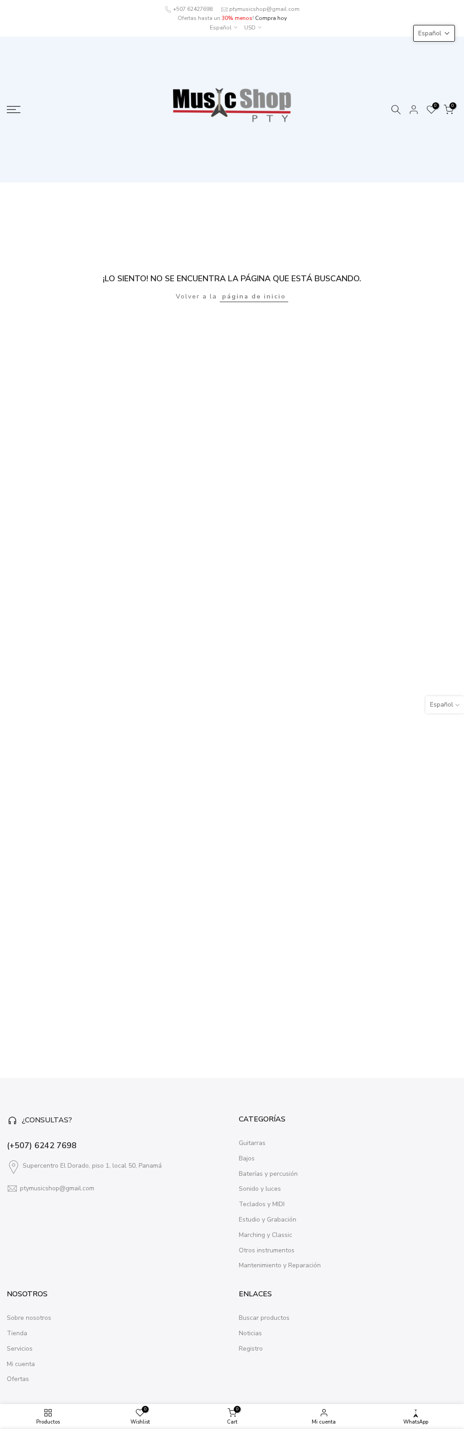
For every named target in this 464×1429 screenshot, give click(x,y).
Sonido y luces (260, 1188)
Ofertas (18, 1379)
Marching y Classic (265, 1235)
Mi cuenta (21, 1364)
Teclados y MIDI (262, 1204)
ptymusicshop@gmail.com (264, 9)
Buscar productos (264, 1318)
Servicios (20, 1348)
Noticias (250, 1333)
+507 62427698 (193, 9)
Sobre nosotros (29, 1318)
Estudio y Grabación (267, 1219)
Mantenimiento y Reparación (280, 1265)
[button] (434, 33)
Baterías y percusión (268, 1173)
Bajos (247, 1158)
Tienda (17, 1333)
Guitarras (252, 1143)
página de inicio (254, 296)
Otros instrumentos (267, 1250)
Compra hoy (271, 18)
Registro (251, 1348)
